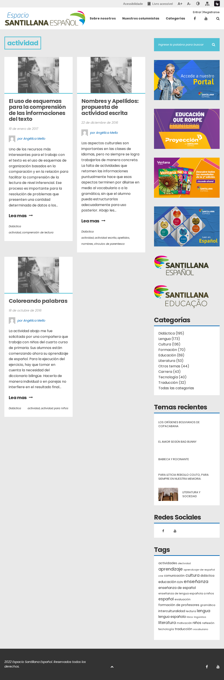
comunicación (174, 576)
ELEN (180, 582)
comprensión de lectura (37, 232)
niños (197, 622)
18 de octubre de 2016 (25, 310)
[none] (198, 3)
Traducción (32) (172, 382)
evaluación (183, 599)
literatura (167, 622)
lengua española (172, 616)
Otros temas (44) (173, 366)
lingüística (200, 617)
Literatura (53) (171, 360)
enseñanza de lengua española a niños (186, 593)
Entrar (197, 12)
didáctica (207, 576)
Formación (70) (172, 349)
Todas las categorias (176, 388)
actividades (167, 563)
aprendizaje (170, 569)
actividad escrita (105, 238)
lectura (191, 611)
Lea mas (18, 215)
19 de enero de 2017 (23, 129)
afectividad (184, 563)
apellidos (123, 238)
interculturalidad (171, 611)
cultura (193, 575)
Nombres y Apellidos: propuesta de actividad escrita (110, 107)
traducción (183, 629)
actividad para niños (54, 408)
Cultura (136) (169, 344)
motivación (184, 623)
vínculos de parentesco (109, 244)
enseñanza (196, 582)
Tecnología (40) (172, 377)
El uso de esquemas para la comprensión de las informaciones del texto (37, 110)
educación (167, 582)
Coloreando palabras (38, 301)
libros (190, 617)
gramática (207, 605)
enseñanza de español (177, 587)
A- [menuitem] (189, 3)
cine (160, 576)
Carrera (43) (169, 371)
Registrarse (211, 12)
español (166, 599)
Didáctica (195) (171, 333)
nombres (87, 244)
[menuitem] (160, 4)
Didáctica (15, 226)
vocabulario (200, 629)
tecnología (166, 629)
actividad (15, 232)
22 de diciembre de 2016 (99, 122)
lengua (203, 610)
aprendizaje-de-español (199, 569)
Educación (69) (171, 355)
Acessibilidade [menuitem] (133, 4)
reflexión (208, 623)
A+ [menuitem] (180, 3)
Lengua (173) (169, 338)
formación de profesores (178, 604)
